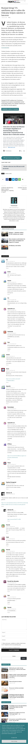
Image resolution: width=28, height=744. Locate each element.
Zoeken (14, 656)
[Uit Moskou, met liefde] (4, 247)
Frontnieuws (14, 205)
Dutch (17, 1)
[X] (10, 179)
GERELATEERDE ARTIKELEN (8, 227)
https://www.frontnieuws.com (14, 207)
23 (10, 17)
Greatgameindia (5, 47)
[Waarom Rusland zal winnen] (4, 683)
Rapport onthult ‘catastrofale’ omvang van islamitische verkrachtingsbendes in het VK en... (18, 676)
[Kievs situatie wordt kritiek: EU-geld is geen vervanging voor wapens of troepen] (4, 240)
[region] (14, 733)
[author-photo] (14, 203)
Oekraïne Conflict (8, 173)
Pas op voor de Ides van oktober (16, 688)
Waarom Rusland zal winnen (15, 681)
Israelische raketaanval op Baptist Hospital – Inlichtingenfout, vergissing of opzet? (7, 190)
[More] (22, 179)
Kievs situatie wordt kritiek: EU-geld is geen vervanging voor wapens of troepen (17, 240)
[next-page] (4, 252)
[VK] (16, 179)
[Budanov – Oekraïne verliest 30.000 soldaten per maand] (4, 234)
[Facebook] (7, 179)
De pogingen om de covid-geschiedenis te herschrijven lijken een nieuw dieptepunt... (18, 707)
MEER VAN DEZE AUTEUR (8, 228)
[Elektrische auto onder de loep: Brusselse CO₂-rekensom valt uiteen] (4, 669)
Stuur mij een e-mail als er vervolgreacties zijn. (11, 647)
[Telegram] (13, 179)
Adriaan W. (9, 492)
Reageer (7, 268)
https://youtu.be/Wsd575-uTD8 (14, 519)
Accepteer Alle (14, 737)
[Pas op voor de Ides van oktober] (4, 689)
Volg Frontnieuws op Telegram (12, 158)
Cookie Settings (14, 741)
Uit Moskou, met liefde (15, 245)
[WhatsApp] (19, 179)
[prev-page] (2, 252)
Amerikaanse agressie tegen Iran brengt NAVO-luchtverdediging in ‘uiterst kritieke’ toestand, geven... (17, 696)
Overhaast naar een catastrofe (22, 188)
